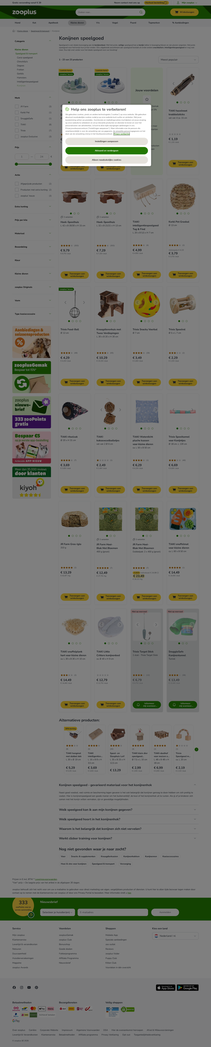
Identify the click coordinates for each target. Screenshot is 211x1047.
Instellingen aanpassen (106, 141)
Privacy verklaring (121, 134)
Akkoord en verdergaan (106, 150)
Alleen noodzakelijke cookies (106, 159)
